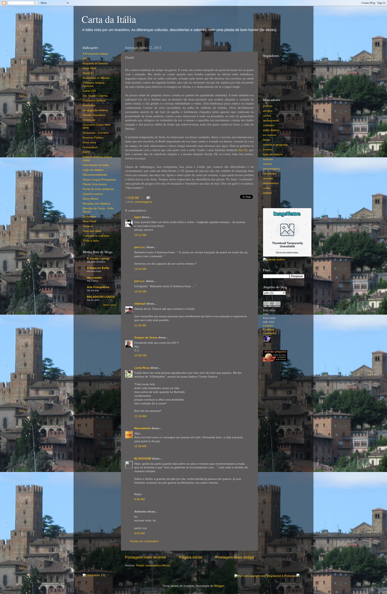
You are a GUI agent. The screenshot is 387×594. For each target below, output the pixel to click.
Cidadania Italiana (94, 100)
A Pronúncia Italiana (95, 53)
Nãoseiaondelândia (95, 174)
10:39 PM (140, 355)
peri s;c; (140, 247)
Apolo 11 (88, 73)
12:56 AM (140, 446)
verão (266, 188)
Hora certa (89, 142)
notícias (268, 159)
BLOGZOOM (142, 458)
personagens (143, 201)
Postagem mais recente (145, 557)
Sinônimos (89, 216)
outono (267, 163)
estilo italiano (271, 130)
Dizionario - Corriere (95, 132)
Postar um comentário (144, 541)
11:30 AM (140, 325)
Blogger (219, 585)
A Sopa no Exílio (98, 267)
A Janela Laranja (98, 258)
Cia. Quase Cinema (95, 95)
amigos (267, 110)
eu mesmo (270, 135)
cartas (267, 115)
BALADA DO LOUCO (101, 296)
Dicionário (89, 119)
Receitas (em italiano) (96, 203)
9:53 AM (139, 533)
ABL (85, 58)
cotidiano (269, 125)
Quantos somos (93, 193)
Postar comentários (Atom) (153, 565)
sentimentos (271, 183)
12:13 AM (140, 416)
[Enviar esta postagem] (147, 197)
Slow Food (89, 221)
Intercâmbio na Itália (96, 165)
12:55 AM (140, 291)
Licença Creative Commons (269, 329)
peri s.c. (139, 281)
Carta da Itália (109, 19)
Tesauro (88, 226)
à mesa (268, 106)
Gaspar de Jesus (145, 337)
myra (137, 217)
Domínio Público (93, 137)
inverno (268, 149)
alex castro (94, 277)
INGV (86, 152)
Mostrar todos (109, 305)
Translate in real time (96, 235)
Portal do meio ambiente (98, 189)
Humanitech (90, 147)
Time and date (92, 231)
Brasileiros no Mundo (96, 77)
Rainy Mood (90, 198)
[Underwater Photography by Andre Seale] (274, 259)
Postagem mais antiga (234, 557)
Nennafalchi (142, 428)
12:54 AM (140, 268)
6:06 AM (139, 499)
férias (266, 139)
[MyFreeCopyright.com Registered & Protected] (265, 575)
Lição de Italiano (93, 169)
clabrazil (140, 303)
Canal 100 (89, 90)
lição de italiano (273, 154)
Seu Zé (242, 150)
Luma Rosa (142, 367)
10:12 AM (140, 235)
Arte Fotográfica (98, 287)
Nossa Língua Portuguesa (99, 179)
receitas (268, 178)
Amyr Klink (89, 68)
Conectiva (89, 105)
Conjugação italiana (95, 110)
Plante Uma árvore (95, 184)
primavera (269, 173)
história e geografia (275, 144)
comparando (271, 120)
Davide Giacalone (94, 115)
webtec (267, 192)
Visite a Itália (91, 240)
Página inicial (190, 557)
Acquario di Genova (95, 63)
